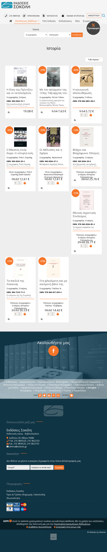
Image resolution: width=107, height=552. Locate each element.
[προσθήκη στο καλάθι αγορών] (91, 115)
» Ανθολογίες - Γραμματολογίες (19, 381)
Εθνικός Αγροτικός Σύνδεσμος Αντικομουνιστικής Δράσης (85, 218)
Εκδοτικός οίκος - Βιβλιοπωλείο (23, 433)
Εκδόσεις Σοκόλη (15, 491)
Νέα (77, 21)
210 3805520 (20, 440)
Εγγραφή (59, 467)
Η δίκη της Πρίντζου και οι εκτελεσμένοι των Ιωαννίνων (20, 93)
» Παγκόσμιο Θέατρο (74, 387)
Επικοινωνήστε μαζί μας (21, 422)
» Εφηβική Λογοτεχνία (31, 387)
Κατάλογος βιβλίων (26, 21)
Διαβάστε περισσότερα (39, 526)
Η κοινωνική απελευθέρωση (82, 91)
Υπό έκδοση (48, 21)
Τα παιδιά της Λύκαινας (15, 282)
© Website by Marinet (96, 532)
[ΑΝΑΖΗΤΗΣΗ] (103, 15)
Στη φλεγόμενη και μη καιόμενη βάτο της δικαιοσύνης (53, 284)
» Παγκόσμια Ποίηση (83, 384)
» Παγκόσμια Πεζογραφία (59, 384)
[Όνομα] (18, 468)
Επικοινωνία (33, 16)
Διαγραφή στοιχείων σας (68, 526)
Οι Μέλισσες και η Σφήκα (51, 151)
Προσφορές (94, 28)
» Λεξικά (67, 390)
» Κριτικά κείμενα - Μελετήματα (52, 381)
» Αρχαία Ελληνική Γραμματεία (85, 381)
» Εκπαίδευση (54, 390)
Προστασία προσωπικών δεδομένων (72, 524)
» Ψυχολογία (39, 390)
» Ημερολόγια (79, 390)
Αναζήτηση (77, 34)
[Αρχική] (10, 21)
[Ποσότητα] (84, 115)
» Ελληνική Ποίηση (35, 384)
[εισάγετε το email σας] (42, 468)
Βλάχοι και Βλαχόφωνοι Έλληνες (86, 151)
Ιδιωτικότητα (13, 498)
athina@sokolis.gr (18, 446)
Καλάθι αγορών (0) (75, 16)
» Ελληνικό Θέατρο (53, 387)
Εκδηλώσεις (65, 21)
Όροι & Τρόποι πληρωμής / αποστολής (26, 494)
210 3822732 (33, 440)
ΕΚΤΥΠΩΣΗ (65, 395)
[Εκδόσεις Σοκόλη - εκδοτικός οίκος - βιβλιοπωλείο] (15, 5)
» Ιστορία (91, 387)
